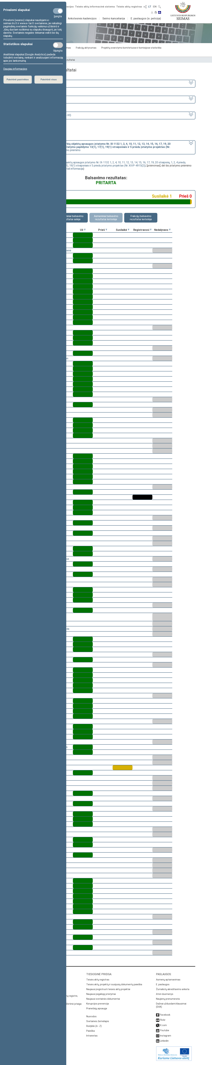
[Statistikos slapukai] (58, 45)
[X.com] (157, 1025)
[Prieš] (106, 229)
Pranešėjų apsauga (96, 1008)
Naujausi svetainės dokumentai (103, 999)
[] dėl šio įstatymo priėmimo (94, 147)
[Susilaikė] (128, 229)
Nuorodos (91, 1016)
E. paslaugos (162, 984)
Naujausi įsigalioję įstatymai (101, 994)
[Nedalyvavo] (170, 229)
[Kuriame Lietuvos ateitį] (174, 1060)
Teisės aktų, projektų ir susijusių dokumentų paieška (114, 984)
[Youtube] (157, 1030)
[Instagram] (157, 1035)
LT (149, 6)
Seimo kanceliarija (113, 18)
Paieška (90, 1031)
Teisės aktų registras (129, 6)
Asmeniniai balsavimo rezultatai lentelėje (106, 218)
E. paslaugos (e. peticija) (146, 18)
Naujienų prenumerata (168, 999)
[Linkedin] (157, 1040)
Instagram (165, 1035)
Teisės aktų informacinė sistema (95, 6)
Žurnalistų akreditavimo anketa (172, 989)
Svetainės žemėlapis (97, 1021)
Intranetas (92, 1035)
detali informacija (73, 168)
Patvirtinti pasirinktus (18, 79)
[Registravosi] (151, 229)
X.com (163, 1025)
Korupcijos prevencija (97, 1003)
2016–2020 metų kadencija (34, 83)
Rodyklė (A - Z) (94, 1026)
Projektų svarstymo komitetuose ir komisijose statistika (131, 47)
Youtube (164, 1030)
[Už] (85, 229)
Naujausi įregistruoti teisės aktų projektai (108, 989)
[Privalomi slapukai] (58, 11)
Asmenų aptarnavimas (168, 979)
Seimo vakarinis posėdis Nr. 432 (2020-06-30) (45, 115)
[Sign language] (155, 12)
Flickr (162, 1020)
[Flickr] (157, 1020)
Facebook (165, 1014)
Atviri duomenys (164, 994)
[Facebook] (157, 1014)
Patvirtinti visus (49, 79)
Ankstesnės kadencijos (82, 18)
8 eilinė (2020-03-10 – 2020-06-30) (39, 99)
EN (155, 6)
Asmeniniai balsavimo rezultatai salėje (71, 218)
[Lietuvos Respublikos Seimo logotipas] (182, 11)
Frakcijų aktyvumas (86, 47)
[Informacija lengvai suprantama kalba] (159, 12)
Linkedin (164, 1040)
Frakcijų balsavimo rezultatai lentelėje (141, 218)
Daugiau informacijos (15, 68)
